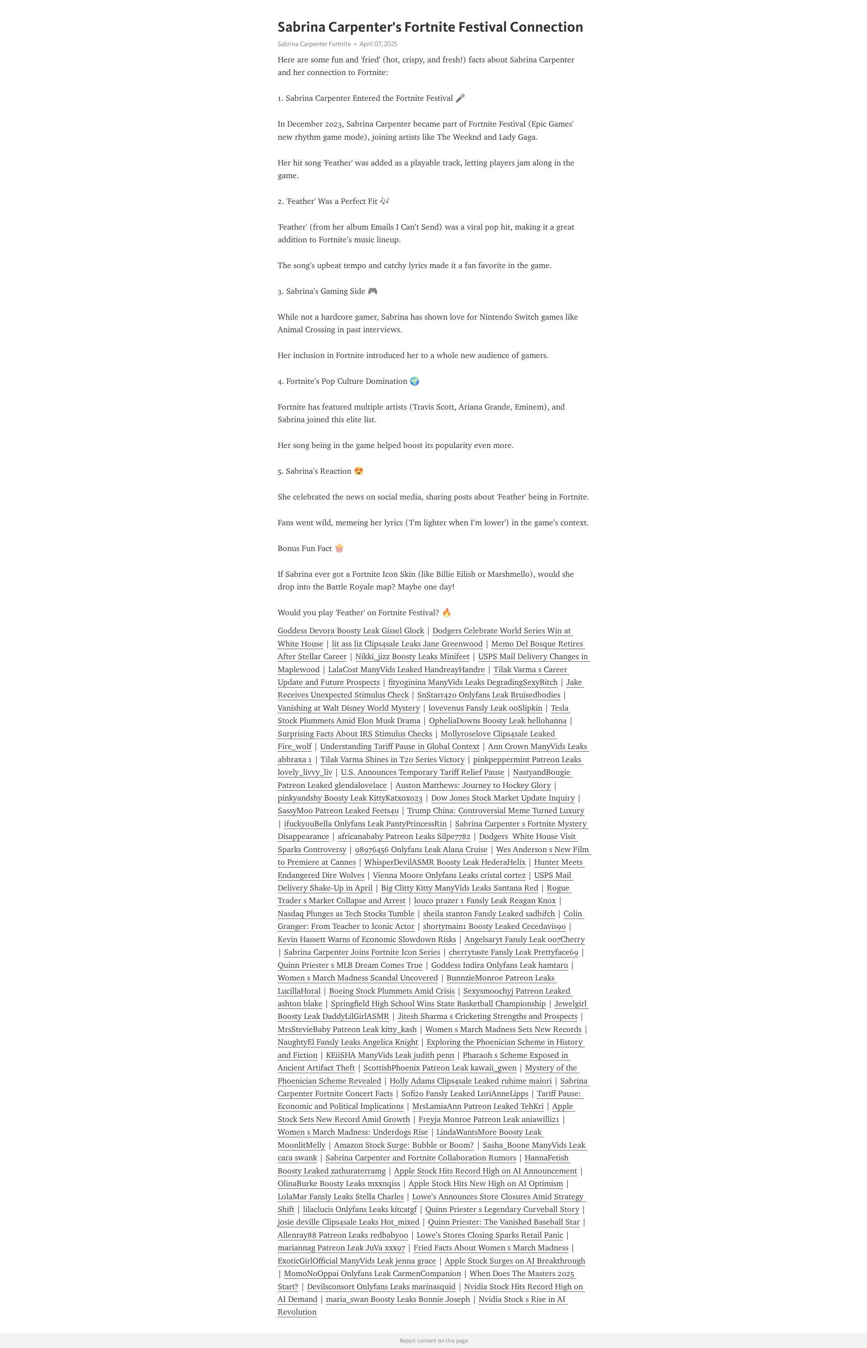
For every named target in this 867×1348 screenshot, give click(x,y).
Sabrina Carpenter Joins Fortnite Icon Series (362, 952)
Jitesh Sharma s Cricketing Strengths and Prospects (488, 1016)
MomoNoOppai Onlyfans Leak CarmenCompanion (372, 1273)
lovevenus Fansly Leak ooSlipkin (485, 708)
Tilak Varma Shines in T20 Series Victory (393, 759)
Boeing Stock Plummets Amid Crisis (392, 991)
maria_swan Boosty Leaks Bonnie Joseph (398, 1299)
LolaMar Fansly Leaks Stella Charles (341, 1197)
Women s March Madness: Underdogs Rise (353, 1132)
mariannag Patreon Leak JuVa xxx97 (341, 1248)
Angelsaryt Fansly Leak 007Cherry (525, 939)
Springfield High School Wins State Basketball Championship (438, 1004)
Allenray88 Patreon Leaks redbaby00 (343, 1235)
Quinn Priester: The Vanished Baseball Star (504, 1222)
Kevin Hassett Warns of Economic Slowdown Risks (367, 939)
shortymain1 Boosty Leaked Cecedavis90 (494, 926)
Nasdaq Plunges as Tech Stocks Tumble (346, 914)
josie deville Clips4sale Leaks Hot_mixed (349, 1222)
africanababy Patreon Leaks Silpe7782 (404, 836)
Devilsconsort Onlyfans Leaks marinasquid (381, 1286)
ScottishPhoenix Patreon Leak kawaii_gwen (440, 1068)
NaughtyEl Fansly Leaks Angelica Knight (348, 1042)
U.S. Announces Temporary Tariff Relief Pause (422, 772)
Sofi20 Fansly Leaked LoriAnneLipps (464, 1093)
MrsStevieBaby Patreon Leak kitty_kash (347, 1029)
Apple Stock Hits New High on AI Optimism (486, 1183)
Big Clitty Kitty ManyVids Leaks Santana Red (459, 888)
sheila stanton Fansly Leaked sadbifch (489, 914)
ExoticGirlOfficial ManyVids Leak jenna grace (357, 1261)
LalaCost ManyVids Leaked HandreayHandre (406, 669)
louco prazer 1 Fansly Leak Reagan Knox (485, 900)
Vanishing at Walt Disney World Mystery (349, 708)
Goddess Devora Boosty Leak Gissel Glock (351, 631)
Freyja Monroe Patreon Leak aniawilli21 (489, 1119)
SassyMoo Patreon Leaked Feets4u (338, 810)
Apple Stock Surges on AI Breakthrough (515, 1261)
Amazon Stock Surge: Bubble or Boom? (404, 1145)
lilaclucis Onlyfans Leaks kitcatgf (360, 1209)
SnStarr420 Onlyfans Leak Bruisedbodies (488, 695)
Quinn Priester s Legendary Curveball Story (502, 1209)
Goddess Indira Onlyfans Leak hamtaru (499, 965)
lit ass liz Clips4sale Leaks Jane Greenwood (407, 644)
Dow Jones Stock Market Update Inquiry (503, 798)
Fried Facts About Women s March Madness (491, 1248)
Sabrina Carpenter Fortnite (314, 44)
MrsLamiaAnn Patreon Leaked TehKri (478, 1106)
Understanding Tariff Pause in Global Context (400, 746)
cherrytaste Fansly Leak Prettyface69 (513, 952)
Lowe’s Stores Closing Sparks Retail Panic (490, 1235)
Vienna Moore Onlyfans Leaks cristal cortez (449, 875)
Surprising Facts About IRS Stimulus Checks (355, 734)
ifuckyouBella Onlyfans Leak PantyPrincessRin (365, 824)
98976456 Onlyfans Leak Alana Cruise (421, 849)
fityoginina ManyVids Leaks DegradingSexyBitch (473, 682)
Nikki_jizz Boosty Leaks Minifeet (412, 656)
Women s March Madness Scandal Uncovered (358, 978)
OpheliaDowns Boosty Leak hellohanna (498, 721)
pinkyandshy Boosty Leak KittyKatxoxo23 (350, 798)
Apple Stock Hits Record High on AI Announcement (485, 1171)
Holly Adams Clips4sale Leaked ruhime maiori (471, 1081)
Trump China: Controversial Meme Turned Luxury (495, 810)
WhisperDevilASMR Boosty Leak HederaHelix (445, 862)
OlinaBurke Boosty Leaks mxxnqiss (339, 1183)
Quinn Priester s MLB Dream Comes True (350, 965)
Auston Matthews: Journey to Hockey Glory (473, 785)
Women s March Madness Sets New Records (503, 1029)
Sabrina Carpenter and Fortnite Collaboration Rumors (421, 1158)
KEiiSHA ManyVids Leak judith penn (390, 1055)
